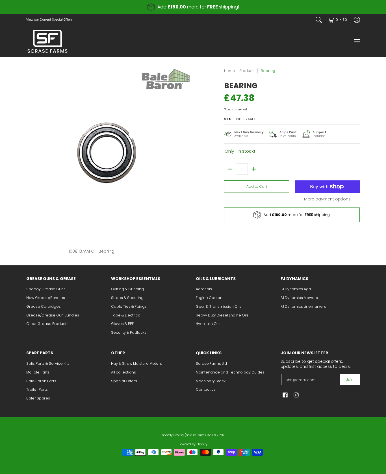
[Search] (319, 19)
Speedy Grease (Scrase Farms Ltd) (187, 435)
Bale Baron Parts (41, 381)
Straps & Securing (127, 297)
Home (229, 70)
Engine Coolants (210, 297)
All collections (123, 372)
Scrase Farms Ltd (211, 363)
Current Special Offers (56, 20)
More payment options (327, 199)
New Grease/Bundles (45, 297)
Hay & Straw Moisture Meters (136, 363)
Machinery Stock (210, 381)
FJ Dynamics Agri (296, 289)
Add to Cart (256, 186)
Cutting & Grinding (127, 289)
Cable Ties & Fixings (129, 306)
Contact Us (206, 389)
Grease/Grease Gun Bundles (52, 315)
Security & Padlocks (128, 332)
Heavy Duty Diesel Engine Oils (222, 315)
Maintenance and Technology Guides (230, 372)
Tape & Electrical (126, 315)
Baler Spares (38, 398)
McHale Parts (37, 372)
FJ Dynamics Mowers (299, 297)
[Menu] (357, 41)
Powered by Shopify (193, 444)
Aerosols (204, 289)
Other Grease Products (47, 323)
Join (350, 379)
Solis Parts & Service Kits (48, 363)
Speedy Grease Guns (46, 289)
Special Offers (124, 381)
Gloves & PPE (122, 323)
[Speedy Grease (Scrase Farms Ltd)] (47, 41)
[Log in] (357, 19)
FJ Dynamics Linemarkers (303, 306)
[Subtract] (230, 169)
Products (247, 70)
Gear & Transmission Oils (218, 306)
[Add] (254, 169)
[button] (285, 394)
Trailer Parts (37, 389)
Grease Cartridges (43, 306)
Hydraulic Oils (208, 323)
